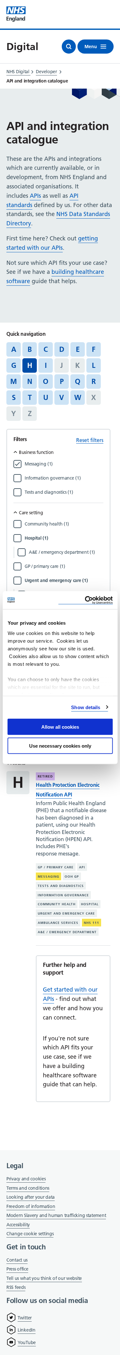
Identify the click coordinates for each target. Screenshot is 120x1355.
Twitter (25, 1318)
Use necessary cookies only (60, 745)
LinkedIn (27, 1330)
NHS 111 (91, 923)
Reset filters (89, 440)
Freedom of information (30, 1206)
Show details (85, 707)
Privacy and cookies (25, 1179)
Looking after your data (30, 1197)
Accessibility (18, 1225)
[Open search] (69, 46)
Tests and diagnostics (61, 886)
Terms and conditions (27, 1188)
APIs (35, 195)
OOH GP (72, 876)
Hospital (90, 904)
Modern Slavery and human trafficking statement (56, 1215)
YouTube (27, 1342)
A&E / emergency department (67, 932)
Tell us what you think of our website (44, 1278)
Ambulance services (58, 923)
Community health (57, 904)
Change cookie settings (29, 1234)
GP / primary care (56, 867)
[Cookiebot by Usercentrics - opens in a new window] (85, 600)
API (82, 867)
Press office (17, 1269)
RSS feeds (15, 1287)
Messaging (48, 876)
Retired (45, 776)
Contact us (17, 1260)
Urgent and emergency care (66, 913)
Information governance (63, 895)
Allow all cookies (60, 727)
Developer (46, 71)
